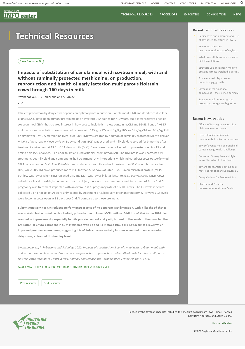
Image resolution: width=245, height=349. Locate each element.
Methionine (64, 267)
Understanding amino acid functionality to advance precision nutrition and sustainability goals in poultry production (219, 137)
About (155, 3)
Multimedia (208, 3)
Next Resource (52, 283)
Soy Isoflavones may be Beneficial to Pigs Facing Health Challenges (218, 147)
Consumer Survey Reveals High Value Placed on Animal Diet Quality (217, 158)
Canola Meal (25, 267)
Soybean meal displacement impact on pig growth (215, 80)
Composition (216, 14)
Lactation (49, 267)
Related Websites (222, 323)
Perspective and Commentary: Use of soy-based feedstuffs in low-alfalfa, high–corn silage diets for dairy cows (219, 38)
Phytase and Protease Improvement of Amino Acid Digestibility (215, 186)
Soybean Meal (102, 267)
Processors (168, 14)
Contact (169, 3)
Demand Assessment (133, 3)
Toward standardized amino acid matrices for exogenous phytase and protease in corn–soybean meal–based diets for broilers (218, 169)
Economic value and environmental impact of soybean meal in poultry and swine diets (218, 48)
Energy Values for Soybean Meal (217, 177)
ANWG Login (229, 3)
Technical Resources (137, 14)
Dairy (38, 267)
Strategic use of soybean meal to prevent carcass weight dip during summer (218, 70)
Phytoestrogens (82, 267)
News (237, 14)
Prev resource (28, 283)
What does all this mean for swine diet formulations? (218, 59)
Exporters (191, 14)
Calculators (188, 3)
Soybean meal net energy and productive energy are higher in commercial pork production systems (217, 101)
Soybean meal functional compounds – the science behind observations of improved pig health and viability (218, 91)
